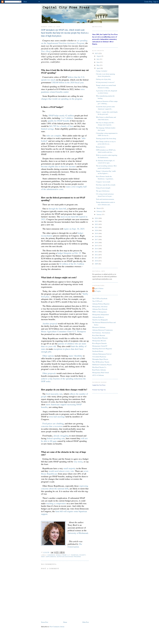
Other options (48, 355)
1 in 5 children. (67, 118)
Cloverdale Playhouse (99, 357)
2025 (96, 53)
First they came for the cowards (105, 185)
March (99, 208)
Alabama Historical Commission (102, 330)
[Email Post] (52, 552)
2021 (96, 227)
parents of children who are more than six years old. (63, 345)
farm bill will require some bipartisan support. (64, 512)
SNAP (43, 556)
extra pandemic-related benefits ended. (63, 90)
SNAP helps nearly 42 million (61, 115)
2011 (96, 258)
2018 (96, 236)
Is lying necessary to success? (105, 82)
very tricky (78, 461)
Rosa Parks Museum (98, 335)
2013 (96, 252)
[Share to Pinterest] (64, 552)
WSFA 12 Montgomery (99, 312)
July (98, 59)
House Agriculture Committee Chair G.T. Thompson (63, 331)
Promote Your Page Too (99, 389)
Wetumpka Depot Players (100, 359)
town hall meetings (57, 416)
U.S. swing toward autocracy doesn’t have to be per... (105, 195)
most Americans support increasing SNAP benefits (61, 405)
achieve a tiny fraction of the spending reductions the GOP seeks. (63, 380)
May (98, 65)
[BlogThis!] (57, 552)
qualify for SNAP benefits (58, 120)
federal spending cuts (56, 438)
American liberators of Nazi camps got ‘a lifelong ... (107, 102)
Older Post (85, 622)
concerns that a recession (51, 426)
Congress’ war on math (103, 182)
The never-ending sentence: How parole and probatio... (106, 167)
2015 (96, 245)
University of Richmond (78, 533)
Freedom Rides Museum (100, 338)
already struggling (61, 435)
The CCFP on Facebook (99, 298)
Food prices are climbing (53, 423)
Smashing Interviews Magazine (102, 349)
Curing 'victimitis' (101, 71)
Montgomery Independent (100, 314)
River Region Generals (99, 343)
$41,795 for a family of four (61, 126)
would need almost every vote (61, 471)
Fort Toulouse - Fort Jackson (101, 333)
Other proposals (49, 373)
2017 (96, 239)
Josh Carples (97, 291)
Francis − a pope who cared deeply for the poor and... (107, 113)
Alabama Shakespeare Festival (101, 354)
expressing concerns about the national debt (64, 487)
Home (65, 622)
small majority (69, 468)
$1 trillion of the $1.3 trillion (72, 263)
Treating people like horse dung (106, 138)
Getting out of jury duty (103, 79)
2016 (96, 242)
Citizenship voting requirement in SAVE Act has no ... (106, 134)
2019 (96, 233)
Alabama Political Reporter (100, 304)
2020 (96, 230)
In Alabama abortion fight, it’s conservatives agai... (105, 161)
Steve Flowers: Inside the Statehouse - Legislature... (105, 177)
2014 (96, 249)
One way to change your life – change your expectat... (105, 123)
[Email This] (55, 552)
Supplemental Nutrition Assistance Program (63, 556)
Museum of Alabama (98, 327)
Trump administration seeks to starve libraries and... (105, 203)
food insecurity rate (54, 393)
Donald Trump (61, 555)
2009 (96, 264)
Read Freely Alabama (99, 370)
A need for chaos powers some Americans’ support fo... (105, 107)
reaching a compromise (56, 503)
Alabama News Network (99, 309)
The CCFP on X (97, 301)
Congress (51, 555)
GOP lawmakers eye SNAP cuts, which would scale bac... (106, 151)
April (98, 68)
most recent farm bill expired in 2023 (64, 218)
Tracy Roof (45, 51)
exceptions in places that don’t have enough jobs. (62, 350)
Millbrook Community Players (102, 365)
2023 (96, 221)
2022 (96, 224)
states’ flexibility (75, 355)
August (99, 56)
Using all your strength (103, 188)
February (100, 211)
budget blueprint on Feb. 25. (69, 253)
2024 (96, 218)
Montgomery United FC (99, 346)
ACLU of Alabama (98, 375)
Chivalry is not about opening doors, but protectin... (105, 75)
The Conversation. (75, 545)
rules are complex (53, 135)
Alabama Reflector (98, 317)
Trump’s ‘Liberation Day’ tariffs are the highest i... (106, 172)
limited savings (47, 128)
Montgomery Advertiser (99, 306)
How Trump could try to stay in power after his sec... (106, 142)
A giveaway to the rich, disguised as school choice (106, 92)
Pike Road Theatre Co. (99, 367)
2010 (96, 261)
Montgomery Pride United (100, 372)
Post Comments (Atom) (57, 627)
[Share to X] (59, 552)
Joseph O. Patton (98, 288)
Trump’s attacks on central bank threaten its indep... (106, 86)
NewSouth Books (97, 351)
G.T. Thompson (73, 555)
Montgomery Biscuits (99, 341)
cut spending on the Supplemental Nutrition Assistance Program (64, 42)
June (98, 62)
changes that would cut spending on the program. (62, 98)
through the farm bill (57, 208)
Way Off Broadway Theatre (100, 362)
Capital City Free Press (98, 385)
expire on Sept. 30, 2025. (74, 228)
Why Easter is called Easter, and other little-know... (106, 118)
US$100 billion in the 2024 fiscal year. (67, 82)
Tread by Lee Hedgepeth (100, 320)
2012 (96, 255)
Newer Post (44, 622)
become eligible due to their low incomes (58, 166)
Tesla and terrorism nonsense (105, 199)
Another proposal (49, 323)
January (99, 214)
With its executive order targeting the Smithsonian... (106, 156)
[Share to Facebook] (61, 552)
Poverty (82, 555)
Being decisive (100, 147)
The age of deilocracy (103, 191)
